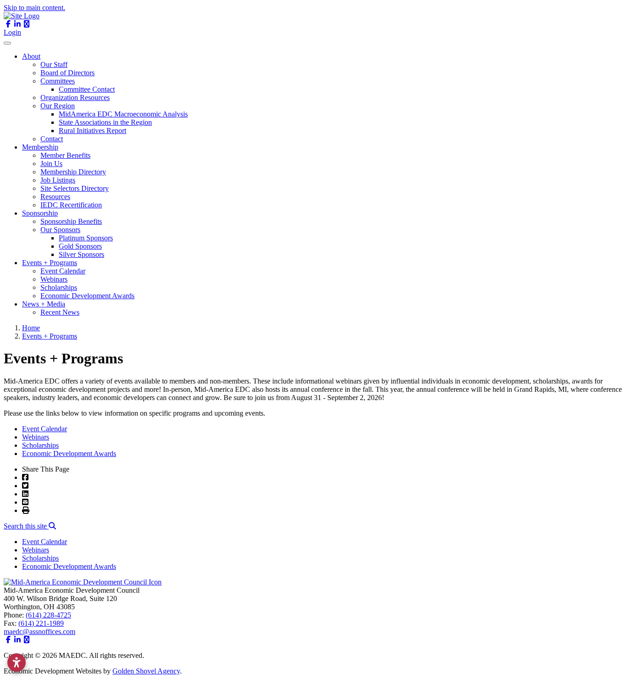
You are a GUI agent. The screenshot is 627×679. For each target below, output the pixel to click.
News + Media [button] (43, 304)
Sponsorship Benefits (71, 221)
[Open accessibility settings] (16, 662)
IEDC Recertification (71, 205)
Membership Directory (73, 172)
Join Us (51, 163)
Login (12, 32)
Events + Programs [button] (49, 263)
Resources (55, 196)
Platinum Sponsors (86, 238)
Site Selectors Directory (74, 188)
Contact (51, 139)
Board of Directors (67, 73)
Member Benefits (65, 155)
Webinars (53, 279)
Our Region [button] (57, 106)
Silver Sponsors (81, 254)
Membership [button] (40, 147)
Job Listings (57, 180)
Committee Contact (87, 89)
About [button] (31, 56)
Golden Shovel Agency (146, 671)
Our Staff (53, 64)
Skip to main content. (34, 7)
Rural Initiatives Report (92, 130)
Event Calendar (62, 271)
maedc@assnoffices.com (39, 631)
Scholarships (58, 287)
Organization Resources (75, 97)
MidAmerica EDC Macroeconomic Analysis (123, 114)
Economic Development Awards (87, 296)
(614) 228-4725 (48, 615)
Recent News (59, 312)
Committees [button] (57, 81)
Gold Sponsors (80, 246)
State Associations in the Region (105, 122)
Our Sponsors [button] (60, 230)
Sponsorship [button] (40, 213)
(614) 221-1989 (41, 623)
